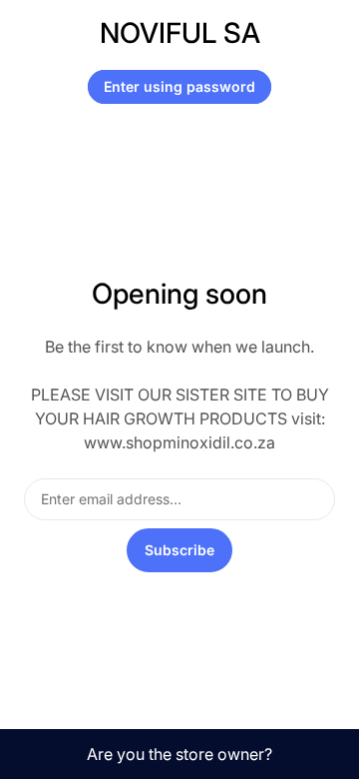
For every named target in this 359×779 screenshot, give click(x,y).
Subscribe (179, 549)
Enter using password (179, 86)
